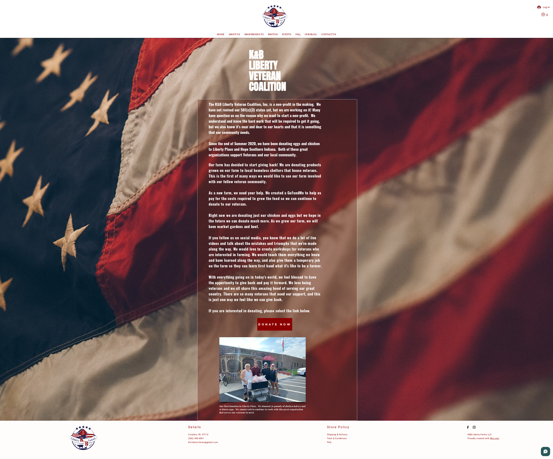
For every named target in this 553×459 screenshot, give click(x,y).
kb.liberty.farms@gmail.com (203, 442)
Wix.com (494, 438)
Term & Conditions (337, 438)
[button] (545, 14)
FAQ (329, 442)
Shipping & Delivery (337, 434)
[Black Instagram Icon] (474, 427)
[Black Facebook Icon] (468, 427)
